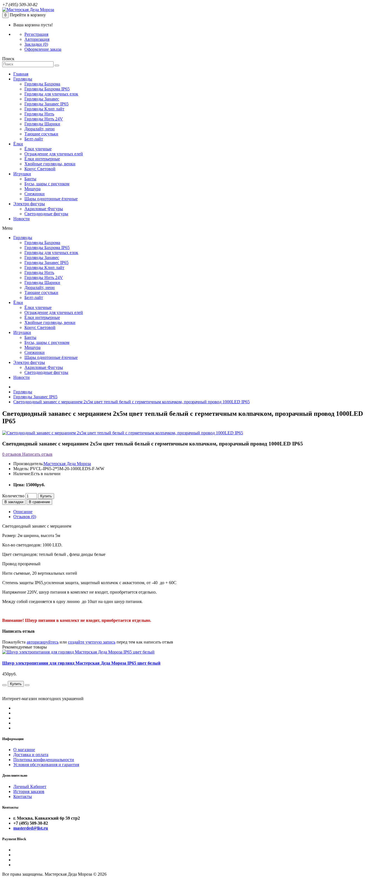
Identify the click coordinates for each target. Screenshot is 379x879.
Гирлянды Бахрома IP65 (47, 89)
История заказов (28, 791)
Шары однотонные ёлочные (51, 198)
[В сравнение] (4, 685)
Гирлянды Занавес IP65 (46, 104)
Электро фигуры (29, 203)
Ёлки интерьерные (42, 158)
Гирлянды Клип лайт (44, 109)
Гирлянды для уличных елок (51, 94)
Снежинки (34, 193)
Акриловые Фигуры (43, 208)
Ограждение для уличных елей (53, 153)
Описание (22, 511)
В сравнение (39, 502)
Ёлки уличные (38, 148)
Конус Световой (39, 168)
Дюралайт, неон (39, 128)
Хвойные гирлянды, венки (49, 163)
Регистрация (36, 34)
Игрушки (22, 173)
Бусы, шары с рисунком (46, 183)
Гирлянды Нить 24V (43, 118)
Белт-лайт (33, 138)
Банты (30, 178)
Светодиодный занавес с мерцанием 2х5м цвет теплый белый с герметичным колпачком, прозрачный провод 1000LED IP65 (131, 401)
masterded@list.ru (30, 828)
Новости (21, 218)
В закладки (13, 502)
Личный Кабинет (29, 786)
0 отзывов (11, 454)
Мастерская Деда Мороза (67, 463)
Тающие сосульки (41, 133)
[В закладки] (27, 685)
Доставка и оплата (30, 754)
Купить (46, 496)
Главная (20, 74)
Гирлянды (22, 79)
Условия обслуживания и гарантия (46, 764)
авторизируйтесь (43, 642)
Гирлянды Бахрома (42, 84)
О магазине (24, 749)
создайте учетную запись (91, 642)
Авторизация (36, 39)
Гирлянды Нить (39, 114)
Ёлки (18, 143)
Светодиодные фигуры (46, 213)
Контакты (22, 796)
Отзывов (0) (24, 516)
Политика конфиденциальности (43, 759)
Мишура (32, 188)
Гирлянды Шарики (42, 123)
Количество (13, 495)
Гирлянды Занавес (41, 99)
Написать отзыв (36, 454)
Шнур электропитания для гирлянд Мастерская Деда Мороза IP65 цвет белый (81, 663)
